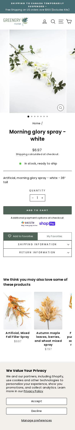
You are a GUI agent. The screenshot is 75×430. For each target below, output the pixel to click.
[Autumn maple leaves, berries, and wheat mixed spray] (48, 311)
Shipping (22, 154)
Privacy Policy (33, 391)
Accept (36, 401)
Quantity (37, 190)
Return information (37, 252)
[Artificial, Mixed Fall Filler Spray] (17, 311)
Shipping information (37, 244)
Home (36, 123)
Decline (36, 411)
